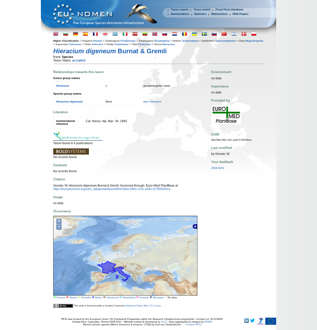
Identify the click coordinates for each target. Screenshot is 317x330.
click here (217, 168)
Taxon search (179, 9)
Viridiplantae (128, 40)
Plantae (97, 40)
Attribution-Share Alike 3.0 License (143, 305)
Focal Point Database (229, 9)
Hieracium (168, 44)
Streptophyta (162, 40)
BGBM (208, 321)
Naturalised (129, 297)
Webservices (219, 13)
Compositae (121, 44)
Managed (158, 297)
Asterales (97, 44)
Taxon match (202, 9)
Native (98, 297)
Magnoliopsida (254, 40)
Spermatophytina (225, 40)
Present (60, 297)
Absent (73, 297)
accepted (78, 60)
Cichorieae (144, 44)
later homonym (152, 101)
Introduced (112, 297)
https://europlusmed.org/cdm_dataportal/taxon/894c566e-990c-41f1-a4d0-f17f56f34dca (111, 189)
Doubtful (86, 297)
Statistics (200, 13)
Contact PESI (193, 324)
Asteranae (75, 44)
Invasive (144, 297)
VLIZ (164, 321)
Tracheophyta (190, 40)
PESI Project (240, 13)
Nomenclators (180, 13)
